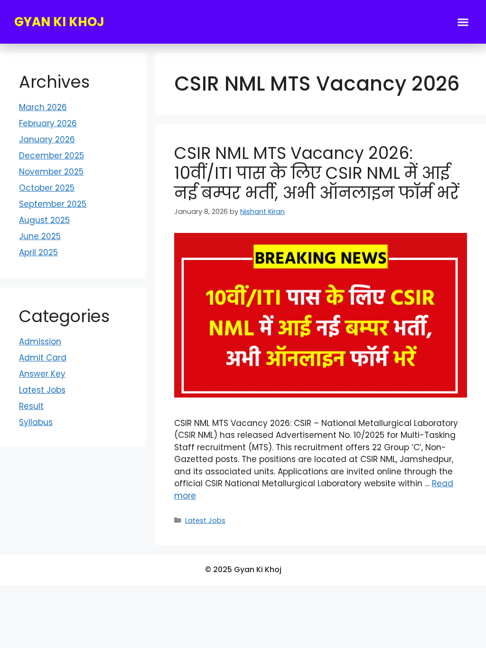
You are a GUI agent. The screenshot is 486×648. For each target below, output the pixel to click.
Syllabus (36, 422)
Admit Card (42, 357)
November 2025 (51, 171)
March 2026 (43, 107)
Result (31, 406)
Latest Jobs (205, 520)
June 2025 (40, 236)
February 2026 (48, 123)
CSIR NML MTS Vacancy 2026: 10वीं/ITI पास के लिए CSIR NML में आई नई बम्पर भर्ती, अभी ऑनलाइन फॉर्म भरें (316, 172)
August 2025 (44, 220)
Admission (40, 341)
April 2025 (38, 252)
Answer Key (42, 374)
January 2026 (47, 139)
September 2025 (52, 204)
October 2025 (47, 188)
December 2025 (51, 155)
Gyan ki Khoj (59, 21)
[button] (463, 22)
